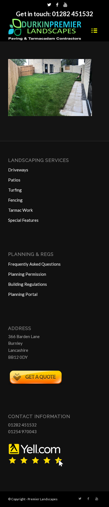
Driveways (18, 169)
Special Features (23, 220)
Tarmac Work (20, 210)
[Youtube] (65, 4)
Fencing (15, 199)
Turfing (15, 189)
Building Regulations (27, 284)
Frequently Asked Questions (34, 264)
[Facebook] (57, 4)
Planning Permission (27, 274)
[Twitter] (49, 4)
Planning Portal (22, 294)
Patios (14, 179)
